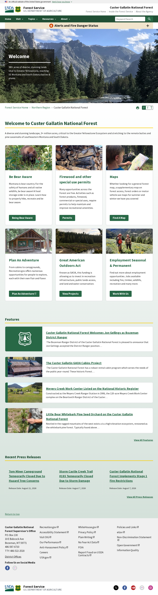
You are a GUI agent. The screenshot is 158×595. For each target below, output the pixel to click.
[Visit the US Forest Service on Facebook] (124, 587)
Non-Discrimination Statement (134, 537)
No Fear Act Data (87, 542)
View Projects (70, 293)
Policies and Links (126, 527)
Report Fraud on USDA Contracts (90, 554)
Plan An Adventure (23, 293)
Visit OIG (44, 537)
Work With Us (121, 293)
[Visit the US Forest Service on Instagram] (150, 587)
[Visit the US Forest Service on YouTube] (133, 587)
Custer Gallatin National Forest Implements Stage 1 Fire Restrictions (128, 476)
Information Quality (128, 550)
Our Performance (49, 542)
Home (8, 18)
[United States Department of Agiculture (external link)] (10, 9)
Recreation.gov (48, 527)
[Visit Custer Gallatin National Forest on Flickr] (14, 567)
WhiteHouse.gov (87, 527)
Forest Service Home (96, 12)
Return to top (12, 514)
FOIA (80, 547)
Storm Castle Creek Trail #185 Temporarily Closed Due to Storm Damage (76, 476)
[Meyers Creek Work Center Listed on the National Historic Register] (25, 393)
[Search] (149, 19)
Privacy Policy (86, 532)
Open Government (127, 545)
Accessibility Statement (53, 532)
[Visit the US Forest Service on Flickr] (141, 587)
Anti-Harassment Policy (53, 547)
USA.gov (44, 557)
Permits (67, 218)
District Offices (13, 556)
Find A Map (119, 218)
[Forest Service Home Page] (18, 9)
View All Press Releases (140, 496)
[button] (137, 107)
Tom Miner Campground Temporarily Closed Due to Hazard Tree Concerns (27, 476)
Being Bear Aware (22, 218)
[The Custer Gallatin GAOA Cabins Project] (25, 367)
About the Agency (144, 12)
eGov (120, 532)
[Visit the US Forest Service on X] (116, 587)
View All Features (143, 440)
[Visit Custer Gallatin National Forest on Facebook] (7, 567)
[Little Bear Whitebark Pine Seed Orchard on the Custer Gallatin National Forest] (25, 420)
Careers (44, 552)
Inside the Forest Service (121, 12)
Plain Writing (85, 537)
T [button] (144, 107)
